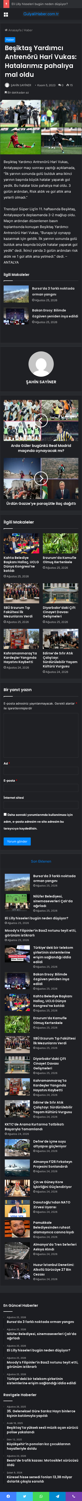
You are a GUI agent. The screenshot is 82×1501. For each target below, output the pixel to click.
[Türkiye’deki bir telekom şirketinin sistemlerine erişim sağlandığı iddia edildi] (17, 953)
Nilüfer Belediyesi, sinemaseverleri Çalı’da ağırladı (53, 901)
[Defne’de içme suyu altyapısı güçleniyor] (17, 1147)
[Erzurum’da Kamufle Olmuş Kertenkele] (60, 543)
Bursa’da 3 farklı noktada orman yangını (54, 878)
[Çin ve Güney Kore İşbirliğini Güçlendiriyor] (17, 1188)
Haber (28, 30)
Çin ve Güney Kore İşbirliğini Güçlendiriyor (52, 1184)
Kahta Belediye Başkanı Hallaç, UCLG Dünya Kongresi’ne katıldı (21, 564)
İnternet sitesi (14, 797)
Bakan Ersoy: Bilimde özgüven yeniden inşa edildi (51, 979)
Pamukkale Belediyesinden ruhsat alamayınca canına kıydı (53, 1227)
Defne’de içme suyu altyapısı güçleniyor (50, 1143)
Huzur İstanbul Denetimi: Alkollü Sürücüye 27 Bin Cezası (53, 1269)
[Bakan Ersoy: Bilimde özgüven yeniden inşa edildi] (16, 315)
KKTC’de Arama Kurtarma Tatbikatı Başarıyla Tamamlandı (34, 1126)
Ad (7, 763)
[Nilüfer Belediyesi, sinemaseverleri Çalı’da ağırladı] (17, 902)
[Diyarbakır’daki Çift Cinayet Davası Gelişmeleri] (60, 593)
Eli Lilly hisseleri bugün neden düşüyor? (40, 4)
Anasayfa (14, 30)
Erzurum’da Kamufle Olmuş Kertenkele (59, 559)
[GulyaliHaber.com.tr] (41, 13)
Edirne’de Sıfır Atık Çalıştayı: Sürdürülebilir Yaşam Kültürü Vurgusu (60, 660)
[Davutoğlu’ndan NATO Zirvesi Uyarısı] (17, 1208)
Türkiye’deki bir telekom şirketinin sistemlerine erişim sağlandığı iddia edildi (53, 954)
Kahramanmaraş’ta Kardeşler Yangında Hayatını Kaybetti (20, 657)
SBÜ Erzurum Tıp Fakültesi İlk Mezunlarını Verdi (18, 612)
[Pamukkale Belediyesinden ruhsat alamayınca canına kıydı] (17, 1228)
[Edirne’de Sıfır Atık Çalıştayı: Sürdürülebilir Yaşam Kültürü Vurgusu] (60, 639)
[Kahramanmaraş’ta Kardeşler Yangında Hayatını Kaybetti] (21, 639)
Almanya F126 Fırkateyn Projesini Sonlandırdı (52, 1164)
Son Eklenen (41, 861)
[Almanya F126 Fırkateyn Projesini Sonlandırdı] (17, 1168)
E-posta (10, 780)
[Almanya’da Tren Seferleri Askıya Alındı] (17, 1250)
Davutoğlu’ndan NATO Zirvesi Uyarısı (51, 1204)
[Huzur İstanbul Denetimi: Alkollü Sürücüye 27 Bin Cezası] (17, 1271)
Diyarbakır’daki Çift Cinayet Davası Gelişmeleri (59, 612)
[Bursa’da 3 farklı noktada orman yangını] (16, 294)
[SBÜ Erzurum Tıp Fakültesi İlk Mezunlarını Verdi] (21, 593)
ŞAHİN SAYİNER (21, 85)
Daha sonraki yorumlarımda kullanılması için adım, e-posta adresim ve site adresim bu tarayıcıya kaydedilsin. (38, 821)
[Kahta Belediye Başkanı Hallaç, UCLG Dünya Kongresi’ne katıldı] (21, 543)
